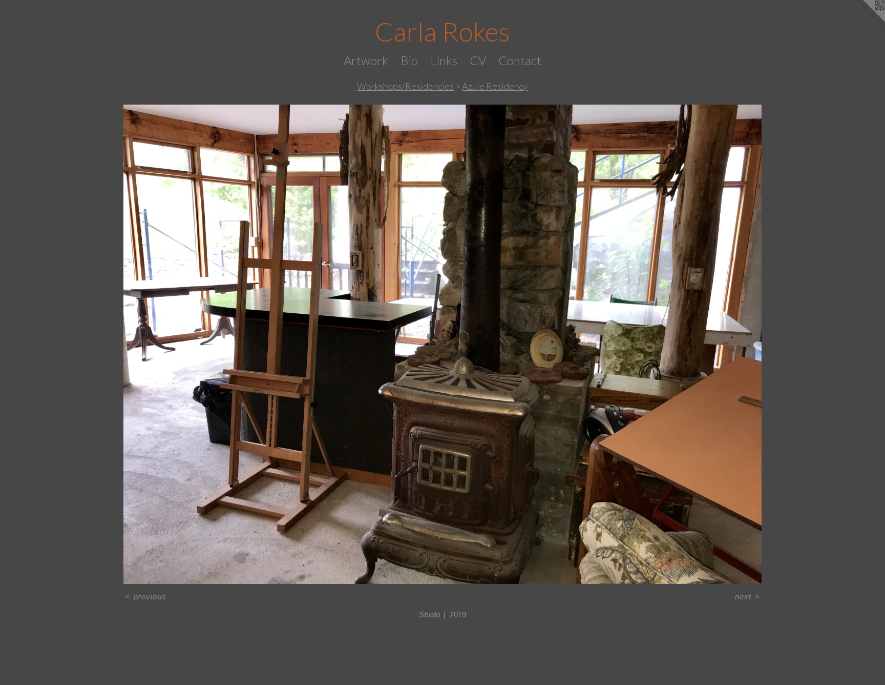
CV (478, 60)
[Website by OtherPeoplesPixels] (864, 20)
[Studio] (442, 344)
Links (443, 60)
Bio (409, 60)
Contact (519, 60)
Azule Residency (495, 86)
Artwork (366, 60)
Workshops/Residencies (405, 86)
